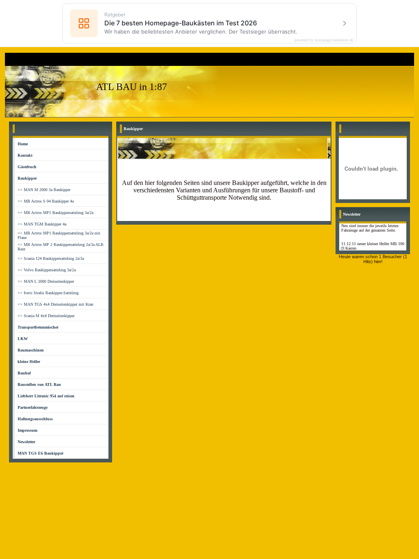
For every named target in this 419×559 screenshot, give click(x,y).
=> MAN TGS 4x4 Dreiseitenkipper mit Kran (55, 304)
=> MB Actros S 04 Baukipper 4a (46, 201)
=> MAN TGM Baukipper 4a (42, 224)
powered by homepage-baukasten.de (324, 40)
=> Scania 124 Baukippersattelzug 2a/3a (51, 258)
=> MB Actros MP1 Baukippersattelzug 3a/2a (55, 212)
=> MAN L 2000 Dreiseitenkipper (46, 281)
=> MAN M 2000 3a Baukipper (44, 189)
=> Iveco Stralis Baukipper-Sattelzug (48, 293)
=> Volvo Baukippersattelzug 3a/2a (47, 270)
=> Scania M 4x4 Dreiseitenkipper (46, 315)
